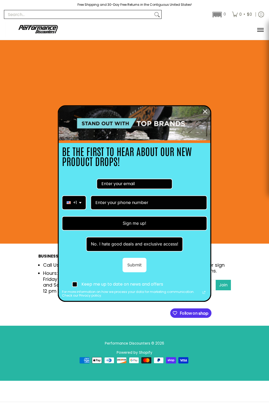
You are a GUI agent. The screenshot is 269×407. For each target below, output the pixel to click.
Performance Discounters (127, 343)
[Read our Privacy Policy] (204, 292)
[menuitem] (242, 14)
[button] (218, 14)
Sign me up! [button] (134, 223)
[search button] (157, 14)
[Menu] (260, 30)
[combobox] (74, 202)
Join (223, 285)
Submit (134, 265)
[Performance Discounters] (38, 30)
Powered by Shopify (134, 352)
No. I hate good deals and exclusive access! (134, 244)
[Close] (205, 111)
